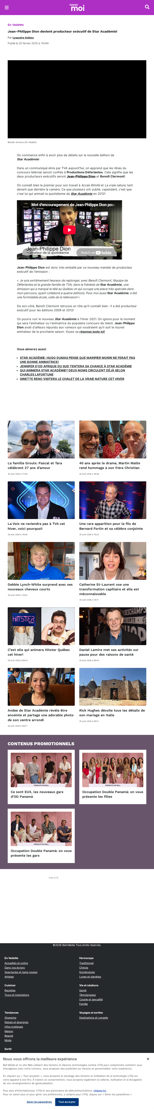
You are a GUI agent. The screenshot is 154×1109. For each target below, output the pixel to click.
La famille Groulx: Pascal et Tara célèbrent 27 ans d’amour (35, 465)
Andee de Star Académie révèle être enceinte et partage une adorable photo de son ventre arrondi (41, 715)
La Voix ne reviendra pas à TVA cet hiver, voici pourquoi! (36, 526)
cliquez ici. (100, 1090)
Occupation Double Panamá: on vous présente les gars (41, 853)
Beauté (9, 1035)
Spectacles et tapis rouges (21, 972)
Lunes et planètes (90, 976)
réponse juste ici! (92, 331)
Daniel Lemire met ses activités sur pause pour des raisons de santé (109, 652)
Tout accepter (66, 1101)
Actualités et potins (16, 963)
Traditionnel (86, 963)
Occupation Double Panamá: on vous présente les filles (112, 794)
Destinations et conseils (93, 1017)
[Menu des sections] (7, 7)
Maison (9, 1031)
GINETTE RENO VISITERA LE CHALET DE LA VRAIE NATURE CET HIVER (72, 379)
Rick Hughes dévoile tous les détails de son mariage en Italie (112, 712)
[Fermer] (148, 1059)
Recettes (10, 990)
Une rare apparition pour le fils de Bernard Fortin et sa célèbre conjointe (111, 526)
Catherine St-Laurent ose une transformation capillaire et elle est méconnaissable (109, 589)
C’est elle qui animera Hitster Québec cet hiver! (39, 652)
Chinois (83, 967)
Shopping (10, 1017)
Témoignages (87, 994)
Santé (82, 990)
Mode (8, 1040)
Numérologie (87, 972)
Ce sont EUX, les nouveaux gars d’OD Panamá (37, 794)
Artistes (9, 976)
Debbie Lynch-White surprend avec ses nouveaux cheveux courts (40, 586)
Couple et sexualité (91, 999)
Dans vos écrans (15, 967)
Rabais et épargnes (16, 1022)
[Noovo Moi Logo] (77, 7)
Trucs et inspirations (17, 994)
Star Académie (81, 194)
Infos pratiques (14, 1026)
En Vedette (16, 25)
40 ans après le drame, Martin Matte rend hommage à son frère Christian (109, 465)
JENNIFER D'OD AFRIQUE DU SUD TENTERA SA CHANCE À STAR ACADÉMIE (76, 366)
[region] (77, 1081)
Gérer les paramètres (39, 1101)
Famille (83, 1003)
